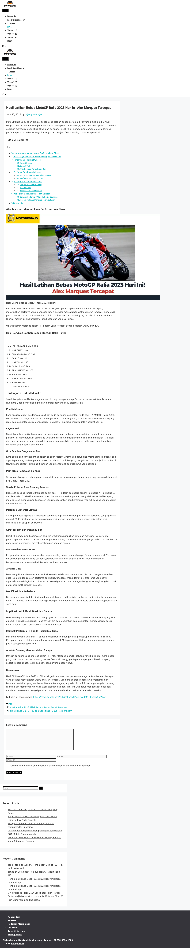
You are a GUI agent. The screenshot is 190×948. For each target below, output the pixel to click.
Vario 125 (12, 33)
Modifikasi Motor (16, 20)
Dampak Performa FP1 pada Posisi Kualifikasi (39, 197)
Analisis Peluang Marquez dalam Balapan (37, 200)
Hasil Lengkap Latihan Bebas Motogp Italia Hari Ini (37, 156)
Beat (9, 41)
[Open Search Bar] (4, 46)
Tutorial (11, 23)
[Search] (41, 788)
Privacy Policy (15, 934)
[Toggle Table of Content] (8, 147)
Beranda (11, 16)
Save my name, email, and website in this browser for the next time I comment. (50, 765)
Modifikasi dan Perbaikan (31, 191)
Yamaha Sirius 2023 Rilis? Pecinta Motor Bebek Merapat (37, 707)
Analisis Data (25, 188)
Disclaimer (13, 927)
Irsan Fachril (14, 865)
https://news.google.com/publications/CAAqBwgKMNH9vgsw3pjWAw (69, 697)
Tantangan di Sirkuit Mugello (27, 160)
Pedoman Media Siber (19, 924)
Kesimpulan (18, 203)
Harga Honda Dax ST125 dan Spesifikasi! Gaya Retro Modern (40, 711)
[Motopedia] (10, 7)
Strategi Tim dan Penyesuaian (28, 181)
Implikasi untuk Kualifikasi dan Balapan (31, 194)
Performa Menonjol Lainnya (31, 178)
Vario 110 (12, 30)
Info (9, 27)
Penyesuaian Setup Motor (30, 185)
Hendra (12, 879)
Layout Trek (25, 166)
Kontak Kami (14, 917)
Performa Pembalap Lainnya (27, 172)
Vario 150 (12, 37)
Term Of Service (16, 931)
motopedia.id (17, 943)
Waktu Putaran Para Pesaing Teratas (35, 175)
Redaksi (12, 920)
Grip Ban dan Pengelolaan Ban (33, 169)
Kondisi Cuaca (26, 163)
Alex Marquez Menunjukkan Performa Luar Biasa (36, 153)
